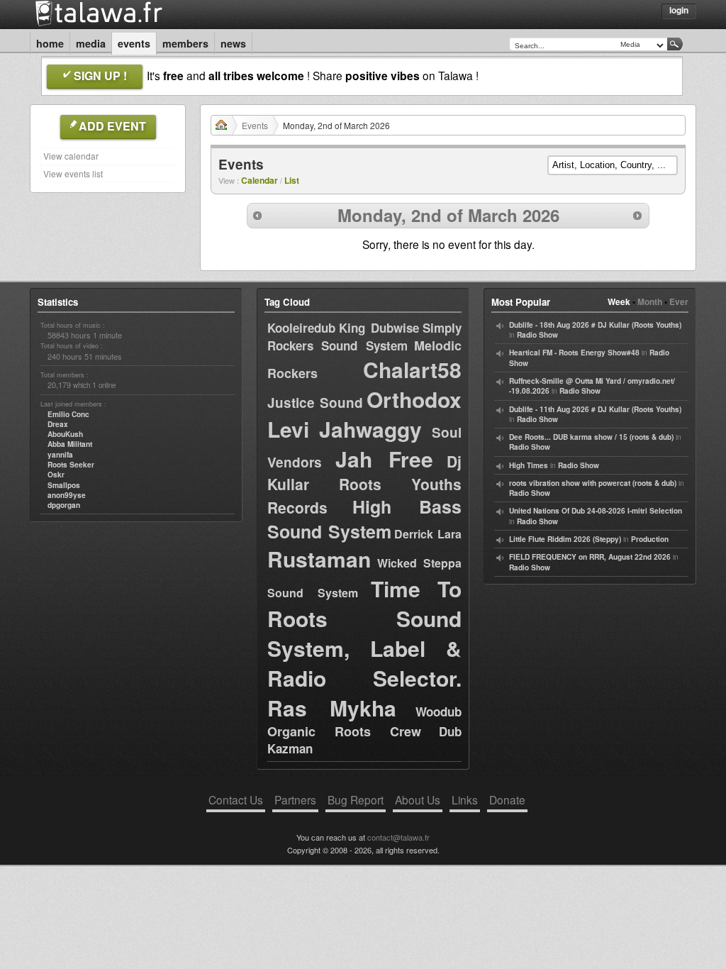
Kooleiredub (301, 327)
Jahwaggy (370, 429)
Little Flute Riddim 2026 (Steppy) (565, 539)
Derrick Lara (428, 534)
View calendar (71, 156)
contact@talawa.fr (398, 837)
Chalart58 (412, 369)
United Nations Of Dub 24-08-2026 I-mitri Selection (595, 511)
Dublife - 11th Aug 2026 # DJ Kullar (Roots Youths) (595, 409)
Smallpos (64, 485)
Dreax (58, 424)
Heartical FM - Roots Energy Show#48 (574, 353)
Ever (678, 301)
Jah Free (384, 458)
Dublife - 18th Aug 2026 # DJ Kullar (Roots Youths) (595, 325)
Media (91, 43)
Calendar (259, 180)
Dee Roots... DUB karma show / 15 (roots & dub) (591, 437)
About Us (417, 799)
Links (465, 799)
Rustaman (319, 558)
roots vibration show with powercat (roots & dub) (592, 483)
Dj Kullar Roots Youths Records (364, 484)
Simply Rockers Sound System (364, 336)
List (291, 180)
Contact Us (235, 799)
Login (678, 10)
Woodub (438, 711)
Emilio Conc (68, 414)
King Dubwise (378, 327)
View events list (73, 173)
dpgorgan (64, 505)
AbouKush (65, 434)
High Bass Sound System (364, 519)
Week (619, 301)
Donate (507, 799)
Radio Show (537, 335)
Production (650, 539)
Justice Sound (315, 402)
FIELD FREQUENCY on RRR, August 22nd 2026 (590, 557)
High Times (528, 465)
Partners (295, 799)
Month (649, 301)
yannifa (60, 455)
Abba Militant (70, 444)
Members (185, 43)
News (233, 43)
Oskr (56, 475)
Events (134, 43)
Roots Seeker (71, 465)
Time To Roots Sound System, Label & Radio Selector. (364, 633)
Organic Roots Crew (344, 731)
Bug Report (356, 799)
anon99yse (67, 495)
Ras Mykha (331, 707)
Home (50, 43)
